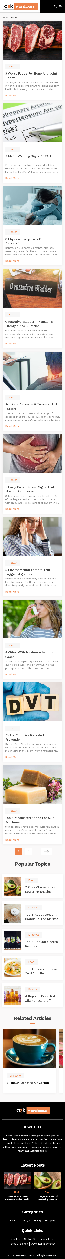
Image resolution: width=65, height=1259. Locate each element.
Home (5, 17)
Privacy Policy (47, 1239)
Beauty (37, 1220)
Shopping (50, 1220)
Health (13, 1220)
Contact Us (30, 1239)
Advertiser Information (43, 1243)
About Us (15, 1239)
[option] (30, 1061)
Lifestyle (25, 1220)
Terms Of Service (18, 1243)
